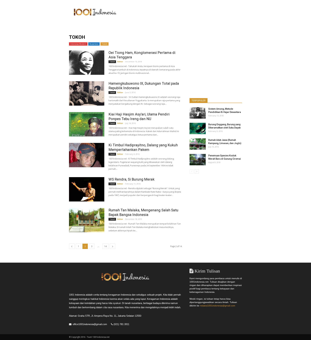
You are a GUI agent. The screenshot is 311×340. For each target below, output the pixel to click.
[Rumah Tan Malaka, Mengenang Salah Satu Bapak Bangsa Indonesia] (86, 220)
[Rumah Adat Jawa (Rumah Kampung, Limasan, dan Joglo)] (198, 144)
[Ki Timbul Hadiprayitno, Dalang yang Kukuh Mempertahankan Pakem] (86, 155)
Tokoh (104, 44)
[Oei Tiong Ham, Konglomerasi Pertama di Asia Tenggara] (86, 62)
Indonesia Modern (78, 44)
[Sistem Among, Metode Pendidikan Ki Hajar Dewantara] (198, 113)
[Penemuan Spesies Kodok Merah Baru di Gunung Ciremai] (198, 159)
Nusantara (94, 44)
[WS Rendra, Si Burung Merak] (86, 189)
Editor (120, 61)
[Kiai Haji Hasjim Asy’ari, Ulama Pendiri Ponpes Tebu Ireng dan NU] (86, 124)
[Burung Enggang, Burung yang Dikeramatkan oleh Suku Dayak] (198, 128)
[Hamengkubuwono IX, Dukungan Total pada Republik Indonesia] (86, 93)
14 (105, 246)
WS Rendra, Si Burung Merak (132, 179)
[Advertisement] (183, 12)
